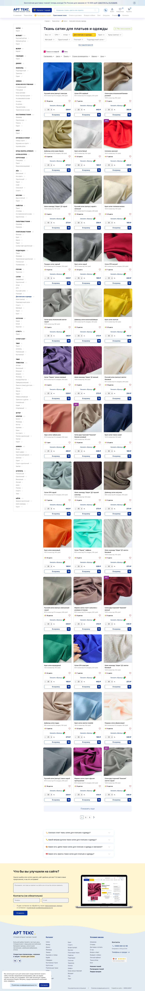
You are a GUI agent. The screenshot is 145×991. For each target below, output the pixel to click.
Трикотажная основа (24, 110)
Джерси (20, 374)
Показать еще (88, 808)
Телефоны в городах (119, 952)
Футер (19, 413)
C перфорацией (22, 87)
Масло (19, 391)
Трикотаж (20, 73)
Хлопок (20, 416)
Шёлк (19, 498)
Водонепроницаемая (24, 166)
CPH (18, 288)
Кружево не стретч (23, 143)
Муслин (20, 195)
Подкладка (22, 250)
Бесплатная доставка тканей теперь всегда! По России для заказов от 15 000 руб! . (71, 3)
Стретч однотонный (23, 463)
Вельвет (20, 35)
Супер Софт (21, 339)
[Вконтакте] (15, 961)
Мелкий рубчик (22, 41)
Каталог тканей (43, 10)
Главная (47, 21)
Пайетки (20, 205)
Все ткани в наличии (124, 28)
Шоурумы (106, 15)
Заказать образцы (56, 105)
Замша (20, 81)
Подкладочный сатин (24, 302)
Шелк (18, 485)
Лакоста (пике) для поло (25, 385)
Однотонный (21, 179)
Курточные (21, 158)
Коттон (19, 424)
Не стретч (20, 176)
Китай (19, 324)
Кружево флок (21, 146)
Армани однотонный (24, 501)
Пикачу (19, 123)
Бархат (19, 51)
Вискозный (21, 173)
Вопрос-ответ (94, 952)
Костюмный (20, 354)
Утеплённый (21, 402)
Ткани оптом (28, 15)
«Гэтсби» (20, 211)
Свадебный (20, 279)
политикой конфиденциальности (40, 908)
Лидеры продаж (95, 971)
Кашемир (20, 224)
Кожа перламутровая (24, 95)
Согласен (44, 985)
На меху (19, 101)
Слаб (18, 185)
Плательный (21, 352)
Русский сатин (22, 291)
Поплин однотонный (24, 436)
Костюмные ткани (25, 114)
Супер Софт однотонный (25, 246)
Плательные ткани (25, 232)
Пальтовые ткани (24, 221)
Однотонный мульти (24, 455)
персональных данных (53, 906)
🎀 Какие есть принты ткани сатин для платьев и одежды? (70, 854)
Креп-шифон (21, 452)
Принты (66, 56)
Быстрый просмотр (57, 77)
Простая (20, 327)
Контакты (125, 15)
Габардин (21, 56)
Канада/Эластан (22, 379)
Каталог (49, 937)
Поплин (19, 488)
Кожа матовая (21, 93)
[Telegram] (19, 961)
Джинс (20, 63)
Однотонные (21, 120)
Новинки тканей (95, 966)
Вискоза (20, 234)
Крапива (19, 427)
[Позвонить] (105, 10)
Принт (19, 31)
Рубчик (20, 269)
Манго (19, 240)
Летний (19, 482)
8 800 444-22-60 (121, 946)
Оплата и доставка (75, 15)
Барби (19, 28)
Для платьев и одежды (25, 296)
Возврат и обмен (89, 15)
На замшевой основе (24, 98)
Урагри (19, 439)
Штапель (19, 349)
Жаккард (21, 68)
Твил (19, 343)
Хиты (66, 51)
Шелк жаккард (22, 504)
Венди (19, 449)
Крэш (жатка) (21, 299)
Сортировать (48, 56)
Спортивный (21, 408)
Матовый (20, 308)
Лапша (19, 388)
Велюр (19, 48)
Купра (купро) (23, 154)
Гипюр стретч (21, 140)
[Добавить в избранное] (70, 101)
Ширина (94, 56)
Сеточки (20, 318)
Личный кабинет (95, 957)
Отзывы (116, 15)
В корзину (56, 115)
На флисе (20, 104)
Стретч (19, 190)
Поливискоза (21, 264)
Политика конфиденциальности (100, 988)
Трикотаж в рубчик (23, 399)
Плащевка (20, 160)
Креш (18, 430)
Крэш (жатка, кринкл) (26, 151)
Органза (20, 457)
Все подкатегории (86, 45)
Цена (102, 56)
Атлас (19, 285)
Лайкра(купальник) (23, 382)
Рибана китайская (22, 397)
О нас (92, 950)
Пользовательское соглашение (77, 988)
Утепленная (20, 262)
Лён (19, 171)
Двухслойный (21, 198)
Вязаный (20, 371)
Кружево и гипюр (24, 138)
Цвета (58, 56)
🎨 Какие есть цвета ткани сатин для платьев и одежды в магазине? (74, 847)
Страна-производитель (80, 56)
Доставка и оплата (96, 947)
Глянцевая (20, 90)
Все (48, 35)
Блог (99, 15)
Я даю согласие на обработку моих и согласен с (39, 907)
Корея (19, 321)
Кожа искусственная (26, 84)
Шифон (20, 446)
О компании (17, 15)
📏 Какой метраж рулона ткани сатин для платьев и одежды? (71, 840)
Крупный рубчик (22, 38)
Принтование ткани (59, 15)
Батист (19, 419)
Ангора (19, 365)
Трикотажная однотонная (25, 259)
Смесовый (20, 188)
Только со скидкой (52, 51)
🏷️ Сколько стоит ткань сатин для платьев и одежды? (68, 833)
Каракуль (20, 227)
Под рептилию (21, 107)
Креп (19, 130)
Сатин (20, 277)
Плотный (20, 293)
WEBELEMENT (128, 988)
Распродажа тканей (44, 15)
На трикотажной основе (25, 214)
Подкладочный (22, 70)
